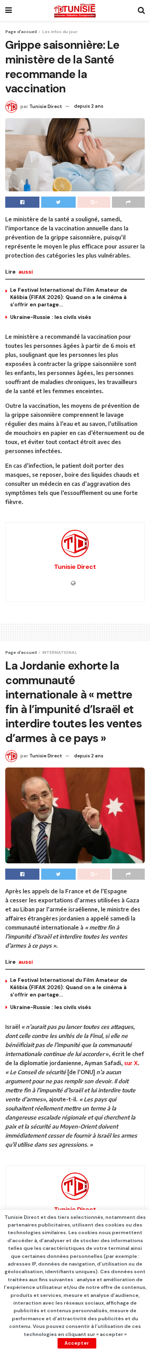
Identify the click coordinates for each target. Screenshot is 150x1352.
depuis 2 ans (88, 106)
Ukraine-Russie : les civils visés (50, 317)
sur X (131, 1063)
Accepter (77, 1343)
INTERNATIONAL (59, 652)
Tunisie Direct (45, 106)
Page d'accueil (21, 32)
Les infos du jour (60, 32)
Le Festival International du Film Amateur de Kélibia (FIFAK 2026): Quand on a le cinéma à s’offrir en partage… (68, 297)
